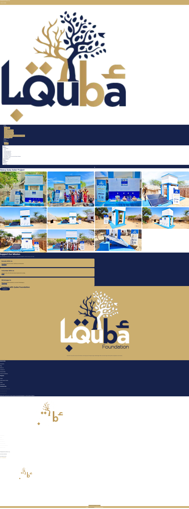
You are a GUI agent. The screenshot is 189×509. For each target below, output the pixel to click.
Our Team (6, 143)
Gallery (4, 160)
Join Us (2, 274)
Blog (1, 490)
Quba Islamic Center (7, 157)
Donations (2, 489)
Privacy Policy (2, 494)
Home (4, 146)
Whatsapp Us (4, 283)
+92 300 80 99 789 (3, 391)
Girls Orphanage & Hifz (9, 131)
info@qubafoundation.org (5, 388)
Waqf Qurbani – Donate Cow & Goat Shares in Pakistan (14, 135)
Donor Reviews (6, 159)
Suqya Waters (7, 127)
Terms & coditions (3, 495)
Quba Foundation (91, 507)
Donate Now (4, 265)
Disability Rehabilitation (9, 133)
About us (5, 142)
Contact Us (5, 161)
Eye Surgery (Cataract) (9, 134)
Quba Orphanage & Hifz (9, 130)
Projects (5, 126)
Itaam (6, 129)
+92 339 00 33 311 (3, 393)
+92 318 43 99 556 (3, 454)
